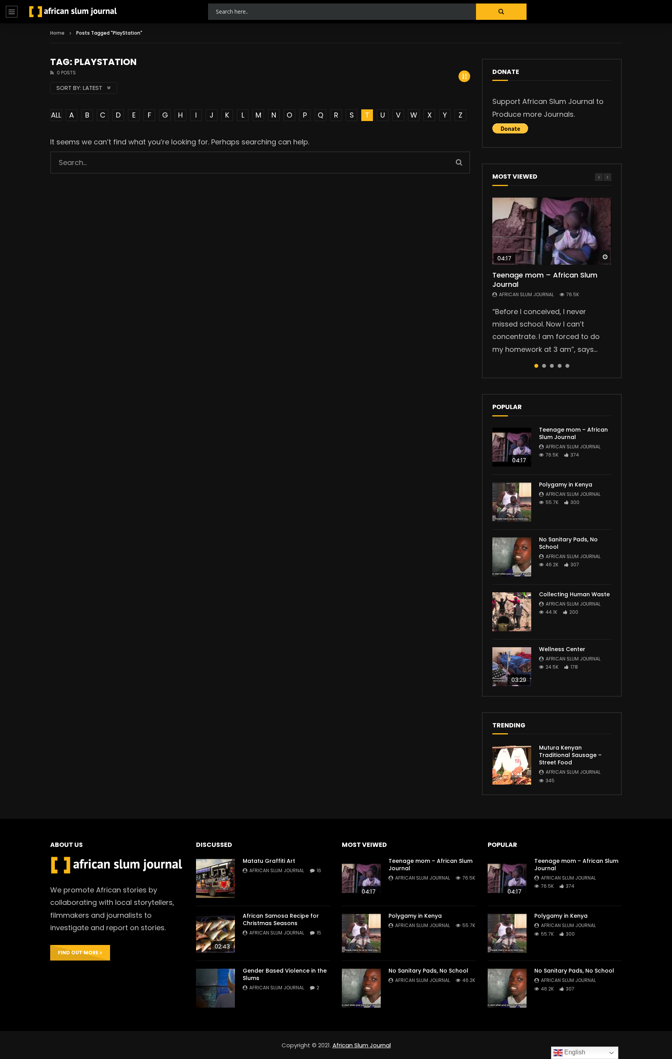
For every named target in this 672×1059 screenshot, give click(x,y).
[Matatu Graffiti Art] (215, 878)
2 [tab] (544, 366)
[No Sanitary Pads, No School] (511, 556)
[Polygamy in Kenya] (511, 502)
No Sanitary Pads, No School (568, 543)
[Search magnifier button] (501, 12)
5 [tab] (567, 366)
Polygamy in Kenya (565, 484)
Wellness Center (562, 649)
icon (552, 231)
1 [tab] (536, 366)
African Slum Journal (526, 294)
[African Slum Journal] (73, 11)
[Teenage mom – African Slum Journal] (511, 447)
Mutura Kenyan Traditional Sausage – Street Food (570, 755)
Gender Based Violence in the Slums (285, 974)
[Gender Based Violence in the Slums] (215, 988)
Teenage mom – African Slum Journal (544, 279)
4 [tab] (560, 366)
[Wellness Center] (511, 666)
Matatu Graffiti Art (269, 861)
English (574, 1052)
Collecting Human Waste (574, 594)
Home (57, 33)
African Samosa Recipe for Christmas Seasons (281, 919)
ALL (56, 115)
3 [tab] (552, 366)
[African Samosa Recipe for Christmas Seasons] (215, 933)
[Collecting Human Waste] (511, 611)
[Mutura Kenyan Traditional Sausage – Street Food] (511, 765)
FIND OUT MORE (79, 952)
